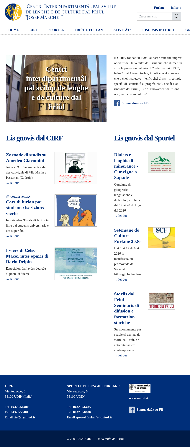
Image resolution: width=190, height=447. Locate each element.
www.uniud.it (138, 398)
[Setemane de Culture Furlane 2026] (161, 238)
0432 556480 (20, 407)
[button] (15, 88)
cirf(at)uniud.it (24, 417)
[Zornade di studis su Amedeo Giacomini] (76, 168)
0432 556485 (82, 407)
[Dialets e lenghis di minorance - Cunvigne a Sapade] (161, 162)
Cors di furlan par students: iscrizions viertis (25, 207)
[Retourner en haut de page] (182, 439)
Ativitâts (122, 30)
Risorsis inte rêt (158, 30)
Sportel (56, 30)
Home (13, 30)
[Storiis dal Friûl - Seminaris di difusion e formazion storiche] (161, 300)
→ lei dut (12, 183)
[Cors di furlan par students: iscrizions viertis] (76, 211)
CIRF (34, 30)
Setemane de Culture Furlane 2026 (127, 235)
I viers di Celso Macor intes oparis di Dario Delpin (27, 256)
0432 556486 (82, 412)
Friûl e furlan (89, 30)
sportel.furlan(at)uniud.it (94, 417)
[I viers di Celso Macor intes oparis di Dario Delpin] (76, 264)
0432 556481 (19, 412)
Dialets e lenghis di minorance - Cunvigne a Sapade (126, 166)
